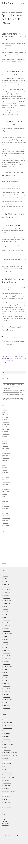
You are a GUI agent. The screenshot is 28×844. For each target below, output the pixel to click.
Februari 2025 (6, 448)
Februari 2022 (6, 525)
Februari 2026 (6, 419)
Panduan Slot (7, 747)
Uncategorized (7, 807)
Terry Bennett (19, 12)
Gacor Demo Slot (8, 722)
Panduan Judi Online (8, 744)
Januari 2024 (6, 479)
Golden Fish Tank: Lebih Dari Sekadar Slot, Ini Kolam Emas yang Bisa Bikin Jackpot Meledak (13, 395)
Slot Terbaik (7, 794)
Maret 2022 (5, 523)
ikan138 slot (4, 545)
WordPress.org (5, 825)
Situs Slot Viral (7, 763)
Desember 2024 (6, 453)
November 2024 (6, 455)
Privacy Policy (5, 836)
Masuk (3, 819)
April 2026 (5, 414)
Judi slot (4, 563)
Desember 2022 (6, 511)
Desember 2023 (6, 482)
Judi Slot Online (7, 736)
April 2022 (5, 520)
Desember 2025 (6, 424)
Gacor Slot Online (8, 728)
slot (2, 557)
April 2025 (5, 443)
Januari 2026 (6, 422)
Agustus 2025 (6, 434)
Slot (5, 766)
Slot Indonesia (7, 785)
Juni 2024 (5, 467)
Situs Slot (6, 758)
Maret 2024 (5, 475)
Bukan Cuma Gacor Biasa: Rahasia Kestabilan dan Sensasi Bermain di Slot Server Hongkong (14, 391)
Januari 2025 (6, 451)
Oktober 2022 (6, 515)
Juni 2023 (5, 496)
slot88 (3, 542)
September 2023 (6, 489)
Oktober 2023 (6, 487)
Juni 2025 (5, 438)
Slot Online (8, 350)
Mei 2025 (5, 441)
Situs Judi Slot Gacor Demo (10, 752)
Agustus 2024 (6, 463)
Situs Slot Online (8, 761)
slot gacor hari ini (6, 551)
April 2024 (5, 472)
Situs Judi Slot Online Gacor (10, 755)
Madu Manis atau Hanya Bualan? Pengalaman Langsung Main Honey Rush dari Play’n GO (13, 383)
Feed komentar (5, 823)
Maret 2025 (5, 446)
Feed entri (4, 821)
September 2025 (6, 431)
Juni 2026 (5, 412)
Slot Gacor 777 (7, 783)
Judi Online (6, 730)
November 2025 (6, 426)
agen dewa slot (7, 45)
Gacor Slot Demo (8, 725)
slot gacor (4, 535)
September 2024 (6, 460)
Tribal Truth (7, 3)
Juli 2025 (5, 436)
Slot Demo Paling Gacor (9, 777)
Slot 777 (6, 769)
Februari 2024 (6, 477)
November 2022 (6, 513)
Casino (5, 719)
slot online (4, 548)
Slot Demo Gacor (8, 772)
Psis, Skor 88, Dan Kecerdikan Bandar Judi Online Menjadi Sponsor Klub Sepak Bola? (7, 359)
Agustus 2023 (6, 491)
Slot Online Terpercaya (9, 791)
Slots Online (7, 802)
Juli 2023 (5, 494)
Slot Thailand (7, 796)
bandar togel (4, 554)
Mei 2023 (5, 499)
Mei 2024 (5, 470)
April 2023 (5, 501)
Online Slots (7, 739)
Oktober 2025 (6, 429)
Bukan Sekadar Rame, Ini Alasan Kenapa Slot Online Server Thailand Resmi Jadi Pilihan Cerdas (14, 399)
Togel (5, 805)
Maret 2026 (5, 417)
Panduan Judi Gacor (8, 741)
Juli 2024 (5, 465)
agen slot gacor (7, 351)
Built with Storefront (14, 836)
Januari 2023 (6, 508)
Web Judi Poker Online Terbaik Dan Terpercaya (20, 357)
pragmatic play (7, 750)
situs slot (4, 538)
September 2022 (6, 518)
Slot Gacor (6, 780)
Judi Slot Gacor (7, 733)
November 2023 (6, 484)
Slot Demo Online (8, 774)
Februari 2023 (6, 506)
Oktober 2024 (6, 458)
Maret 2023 (5, 503)
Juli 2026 (5, 410)
